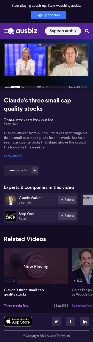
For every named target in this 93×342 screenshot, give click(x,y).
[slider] (46, 72)
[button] (9, 81)
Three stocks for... (16, 306)
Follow (35, 170)
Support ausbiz (63, 31)
